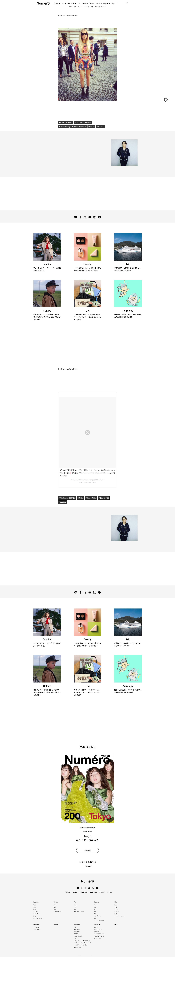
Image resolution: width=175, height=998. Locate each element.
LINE (74, 223)
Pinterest (100, 223)
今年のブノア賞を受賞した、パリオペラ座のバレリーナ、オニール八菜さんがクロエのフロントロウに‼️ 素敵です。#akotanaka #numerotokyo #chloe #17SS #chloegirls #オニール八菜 (87, 492)
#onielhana (63, 521)
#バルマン (100, 127)
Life (79, 3)
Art (69, 3)
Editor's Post (72, 15)
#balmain (92, 127)
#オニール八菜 (104, 517)
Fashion (57, 3)
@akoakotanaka (61, 172)
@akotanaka (43, 172)
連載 (92, 7)
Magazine (106, 3)
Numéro (43, 3)
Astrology (99, 3)
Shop (113, 3)
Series (92, 3)
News (70, 7)
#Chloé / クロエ (91, 517)
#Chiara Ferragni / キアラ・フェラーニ (72, 127)
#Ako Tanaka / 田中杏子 (83, 122)
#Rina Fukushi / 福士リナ (68, 826)
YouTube (90, 223)
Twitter (85, 223)
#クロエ (80, 517)
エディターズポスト (100, 7)
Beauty (63, 3)
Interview (85, 3)
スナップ (86, 7)
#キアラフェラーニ (65, 122)
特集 (75, 7)
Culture (73, 3)
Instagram (95, 223)
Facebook (79, 223)
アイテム (80, 7)
